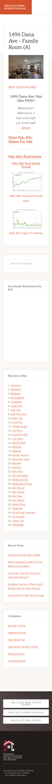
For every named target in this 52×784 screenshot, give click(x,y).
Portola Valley (20, 475)
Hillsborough (19, 426)
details (26, 128)
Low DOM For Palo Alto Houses (26, 595)
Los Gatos (17, 438)
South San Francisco (24, 512)
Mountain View (20, 459)
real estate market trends (23, 647)
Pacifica (16, 467)
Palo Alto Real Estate (25, 157)
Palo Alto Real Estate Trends (26, 165)
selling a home (16, 654)
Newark (16, 463)
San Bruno (18, 488)
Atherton (16, 385)
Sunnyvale (18, 516)
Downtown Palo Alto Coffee (24, 555)
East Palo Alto (19, 414)
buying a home (16, 625)
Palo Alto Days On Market (26, 233)
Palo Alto (17, 471)
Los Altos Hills (20, 434)
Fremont (17, 422)
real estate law (16, 639)
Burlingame (17, 397)
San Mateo (18, 500)
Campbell (16, 402)
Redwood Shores (22, 484)
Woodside (18, 525)
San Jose (17, 496)
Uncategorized (16, 661)
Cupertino (16, 406)
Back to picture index (22, 87)
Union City (18, 520)
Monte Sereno (20, 455)
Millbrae (16, 447)
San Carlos (18, 492)
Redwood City (20, 479)
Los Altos (17, 430)
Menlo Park (19, 443)
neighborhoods (17, 632)
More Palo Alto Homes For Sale (21, 139)
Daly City (16, 410)
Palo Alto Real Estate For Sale (15, 7)
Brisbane (16, 393)
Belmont (16, 389)
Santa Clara (18, 504)
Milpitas (16, 451)
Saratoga (17, 508)
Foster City (17, 418)
